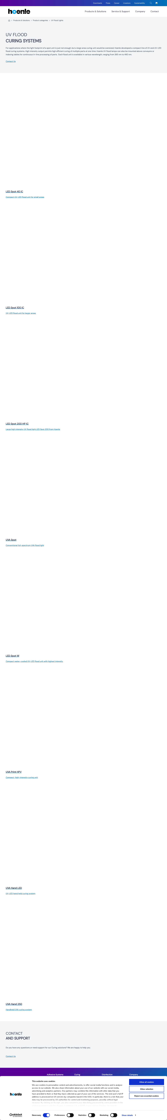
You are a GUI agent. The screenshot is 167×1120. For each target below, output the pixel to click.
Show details (127, 1115)
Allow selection (146, 1089)
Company (140, 11)
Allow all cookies (146, 1082)
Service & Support (120, 11)
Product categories (40, 20)
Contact (154, 11)
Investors (126, 3)
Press (108, 3)
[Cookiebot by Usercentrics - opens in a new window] (16, 1115)
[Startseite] (9, 20)
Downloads (97, 3)
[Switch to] (157, 3)
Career (116, 3)
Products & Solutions (95, 11)
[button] (151, 3)
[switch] (70, 1115)
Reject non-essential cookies (146, 1096)
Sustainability (139, 3)
